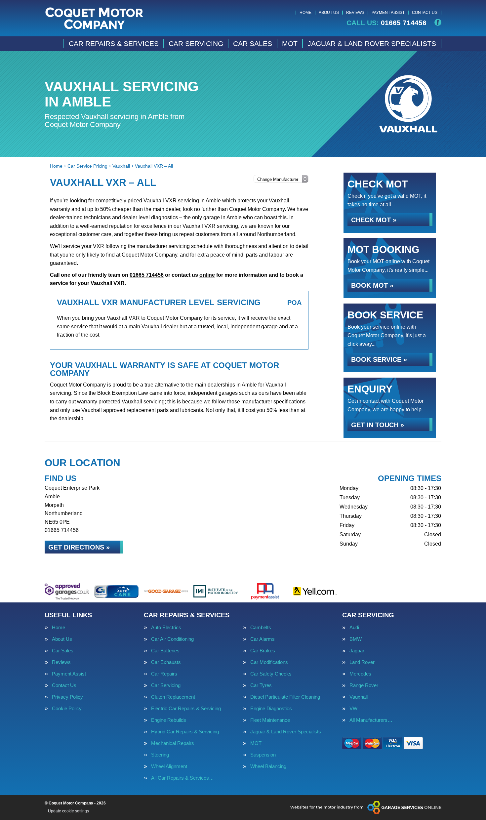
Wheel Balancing (268, 766)
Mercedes (360, 673)
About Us (329, 12)
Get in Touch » (377, 425)
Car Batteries (165, 650)
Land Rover (362, 662)
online (207, 275)
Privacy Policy (67, 696)
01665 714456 (386, 22)
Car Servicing (196, 43)
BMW (355, 638)
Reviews (355, 12)
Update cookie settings (68, 811)
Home (305, 12)
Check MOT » (373, 220)
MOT (290, 43)
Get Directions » (79, 547)
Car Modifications (269, 662)
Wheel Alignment (169, 766)
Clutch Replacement (173, 696)
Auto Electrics (166, 627)
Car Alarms (262, 638)
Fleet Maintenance (270, 720)
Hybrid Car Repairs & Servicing (185, 731)
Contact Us (424, 12)
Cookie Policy (67, 708)
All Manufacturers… (370, 720)
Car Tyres (261, 685)
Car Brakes (262, 650)
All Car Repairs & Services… (182, 777)
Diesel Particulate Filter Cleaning (285, 696)
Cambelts (260, 627)
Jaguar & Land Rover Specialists (371, 43)
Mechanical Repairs (172, 743)
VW (353, 708)
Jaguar (356, 650)
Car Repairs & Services (114, 43)
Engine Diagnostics (271, 708)
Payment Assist (388, 12)
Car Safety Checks (271, 673)
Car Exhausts (166, 662)
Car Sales (252, 43)
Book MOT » (372, 285)
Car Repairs (164, 673)
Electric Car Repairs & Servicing (186, 708)
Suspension (263, 754)
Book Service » (379, 359)
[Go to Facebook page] (437, 22)
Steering (160, 754)
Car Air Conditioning (172, 638)
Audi (354, 627)
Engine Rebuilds (168, 720)
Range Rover (363, 685)
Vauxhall (358, 696)
